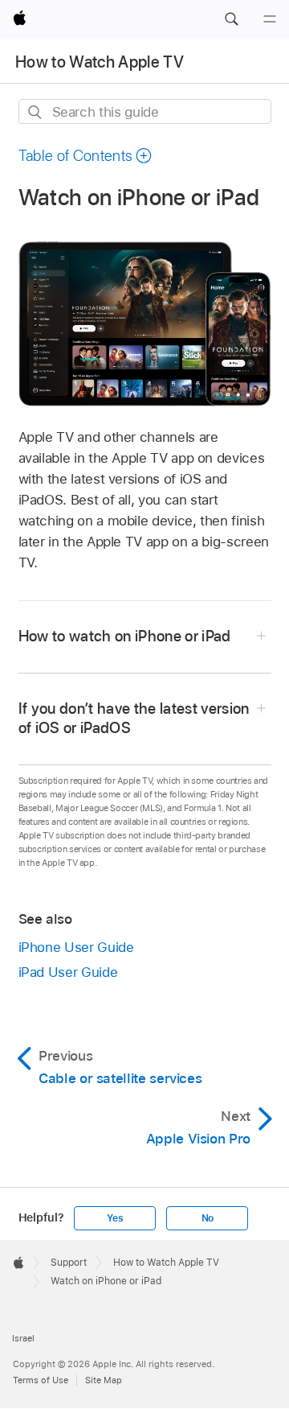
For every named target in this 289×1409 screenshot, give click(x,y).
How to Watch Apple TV (99, 62)
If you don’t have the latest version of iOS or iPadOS (134, 718)
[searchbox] (144, 111)
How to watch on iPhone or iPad (124, 636)
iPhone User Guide (76, 947)
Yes (115, 1218)
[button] (231, 19)
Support (69, 1262)
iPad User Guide (68, 972)
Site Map (103, 1380)
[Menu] (269, 19)
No (207, 1218)
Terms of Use (40, 1380)
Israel (23, 1338)
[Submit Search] (35, 112)
